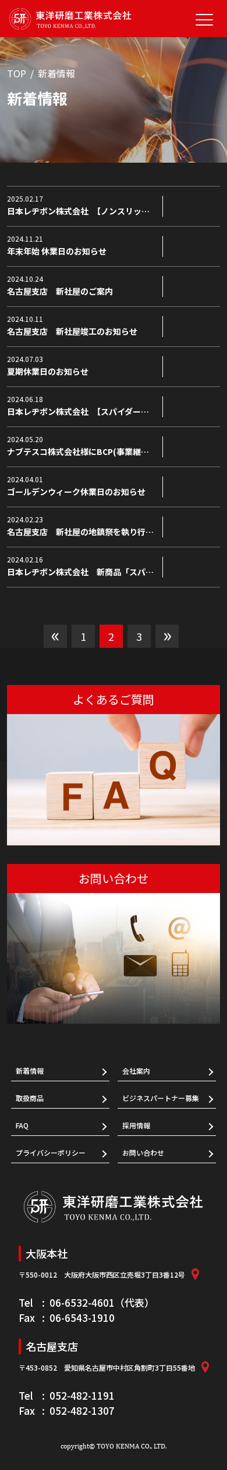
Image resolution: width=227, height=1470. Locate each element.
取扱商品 (30, 1098)
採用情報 (136, 1125)
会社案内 (136, 1070)
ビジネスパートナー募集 (160, 1098)
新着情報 (30, 1070)
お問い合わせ (143, 1152)
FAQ (22, 1125)
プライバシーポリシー (51, 1152)
